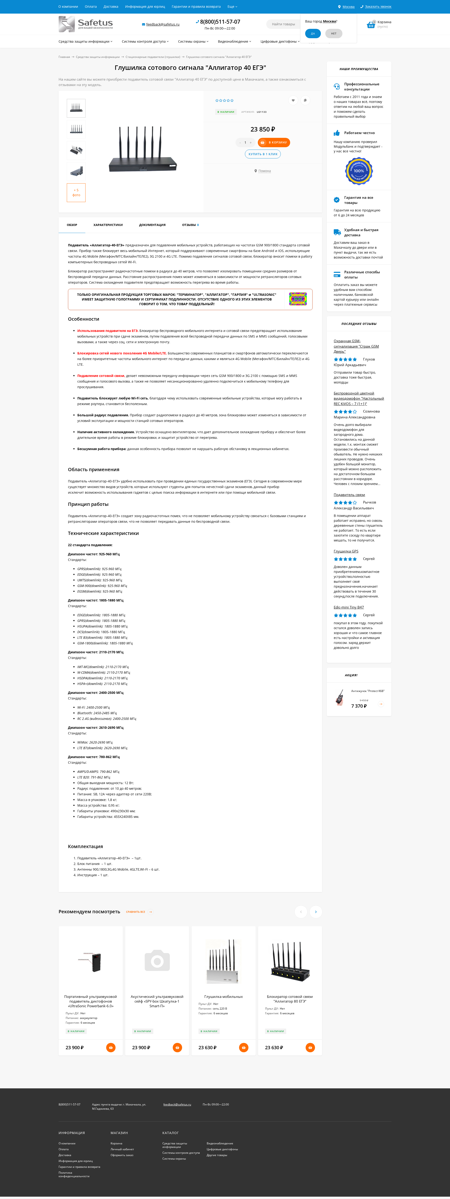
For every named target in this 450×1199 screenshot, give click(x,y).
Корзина (116, 1143)
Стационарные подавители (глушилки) (153, 57)
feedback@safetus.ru (163, 24)
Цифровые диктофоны (222, 1149)
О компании (68, 6)
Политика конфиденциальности (74, 1174)
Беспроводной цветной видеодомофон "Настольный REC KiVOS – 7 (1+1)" (359, 398)
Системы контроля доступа (181, 1153)
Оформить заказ (122, 1155)
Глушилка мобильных (223, 996)
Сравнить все (136, 911)
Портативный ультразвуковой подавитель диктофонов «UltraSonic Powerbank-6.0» (90, 1001)
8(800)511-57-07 (220, 21)
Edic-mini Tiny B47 (349, 607)
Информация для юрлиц (145, 6)
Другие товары (217, 1155)
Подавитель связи (349, 494)
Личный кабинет (122, 1149)
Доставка (111, 6)
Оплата (91, 6)
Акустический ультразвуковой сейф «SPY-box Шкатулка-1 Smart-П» (157, 1001)
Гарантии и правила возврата (196, 6)
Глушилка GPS (346, 551)
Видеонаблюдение (220, 1143)
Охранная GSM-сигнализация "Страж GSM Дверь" (356, 346)
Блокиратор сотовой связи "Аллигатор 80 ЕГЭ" (290, 999)
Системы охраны (174, 1159)
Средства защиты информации (98, 57)
